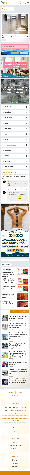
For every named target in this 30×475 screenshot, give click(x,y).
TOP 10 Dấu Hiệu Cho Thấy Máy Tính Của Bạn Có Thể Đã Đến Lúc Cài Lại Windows (18, 380)
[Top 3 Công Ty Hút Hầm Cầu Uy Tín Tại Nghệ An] (5, 346)
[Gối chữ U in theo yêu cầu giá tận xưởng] (5, 364)
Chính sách (14, 425)
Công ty (11, 348)
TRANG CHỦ (10, 392)
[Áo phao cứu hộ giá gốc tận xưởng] (22, 289)
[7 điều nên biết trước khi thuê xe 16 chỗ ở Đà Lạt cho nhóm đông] (5, 373)
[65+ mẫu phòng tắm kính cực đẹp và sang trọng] (15, 34)
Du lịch (11, 375)
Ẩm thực (14, 460)
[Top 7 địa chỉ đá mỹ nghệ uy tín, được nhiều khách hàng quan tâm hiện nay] (5, 327)
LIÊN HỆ (20, 392)
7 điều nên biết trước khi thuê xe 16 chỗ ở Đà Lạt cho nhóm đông (18, 371)
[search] (26, 46)
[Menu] (27, 2)
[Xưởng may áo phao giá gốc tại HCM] (22, 304)
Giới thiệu (15, 431)
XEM (15, 311)
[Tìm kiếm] (24, 2)
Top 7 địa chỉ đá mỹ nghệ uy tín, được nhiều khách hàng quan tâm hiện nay (15, 89)
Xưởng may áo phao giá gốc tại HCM (9, 302)
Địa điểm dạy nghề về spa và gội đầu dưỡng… (15, 189)
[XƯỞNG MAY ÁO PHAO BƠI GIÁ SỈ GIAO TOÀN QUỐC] (22, 281)
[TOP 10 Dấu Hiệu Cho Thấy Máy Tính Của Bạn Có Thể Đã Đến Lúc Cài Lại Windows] (5, 382)
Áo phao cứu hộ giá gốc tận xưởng (9, 287)
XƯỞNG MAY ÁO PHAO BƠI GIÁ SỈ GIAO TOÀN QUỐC (8, 280)
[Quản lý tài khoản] (21, 2)
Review (11, 366)
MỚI (6, 311)
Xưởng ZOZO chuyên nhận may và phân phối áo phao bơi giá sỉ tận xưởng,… (8, 272)
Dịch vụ (15, 82)
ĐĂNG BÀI (15, 395)
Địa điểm (14, 466)
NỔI (25, 311)
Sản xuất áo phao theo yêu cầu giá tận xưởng (9, 296)
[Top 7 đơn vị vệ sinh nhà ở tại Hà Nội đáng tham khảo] (5, 318)
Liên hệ (14, 428)
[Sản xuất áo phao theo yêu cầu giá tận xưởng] (22, 296)
